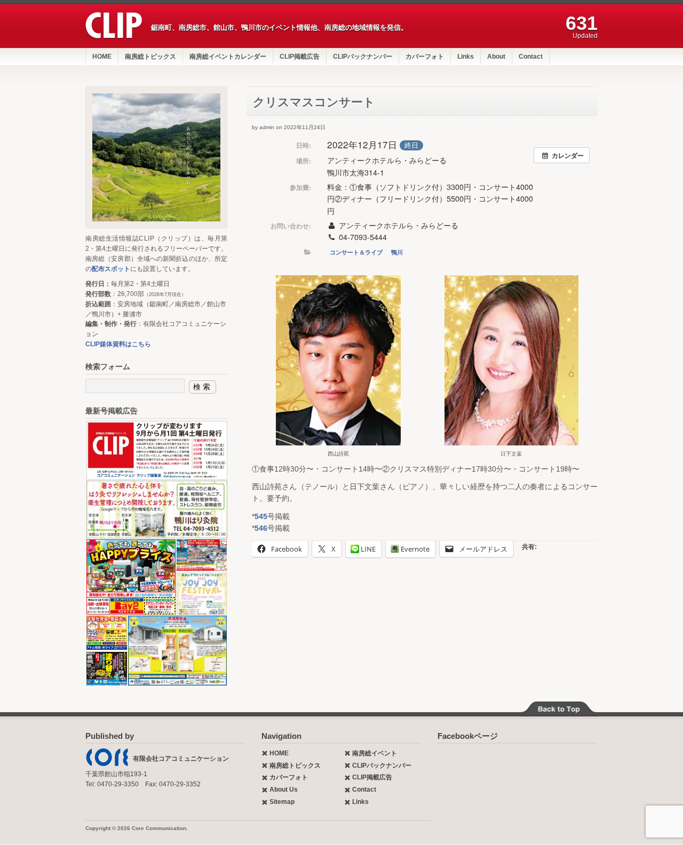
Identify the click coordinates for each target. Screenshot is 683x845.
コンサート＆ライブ (356, 252)
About (496, 56)
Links (465, 56)
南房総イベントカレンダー (227, 56)
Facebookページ (468, 735)
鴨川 (397, 252)
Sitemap (282, 802)
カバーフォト (425, 56)
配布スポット (111, 269)
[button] (338, 366)
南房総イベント (374, 753)
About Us (283, 789)
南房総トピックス (150, 56)
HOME (102, 56)
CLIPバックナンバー (362, 56)
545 (261, 516)
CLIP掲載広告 (300, 56)
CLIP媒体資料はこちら (118, 344)
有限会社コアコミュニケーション (181, 758)
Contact (531, 56)
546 (261, 528)
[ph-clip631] (156, 157)
